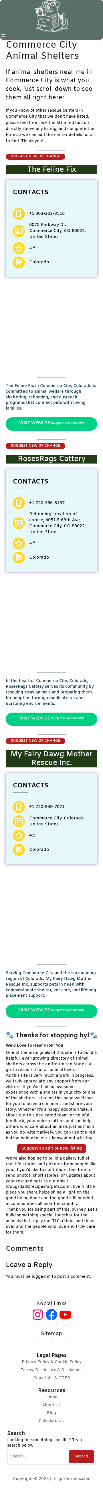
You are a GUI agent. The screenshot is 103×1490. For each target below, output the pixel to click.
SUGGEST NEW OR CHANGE (35, 156)
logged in (41, 1277)
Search (81, 1456)
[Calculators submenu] (63, 1421)
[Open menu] (3, 36)
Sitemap (51, 1333)
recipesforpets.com (71, 1479)
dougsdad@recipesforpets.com (38, 1187)
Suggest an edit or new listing (51, 1148)
